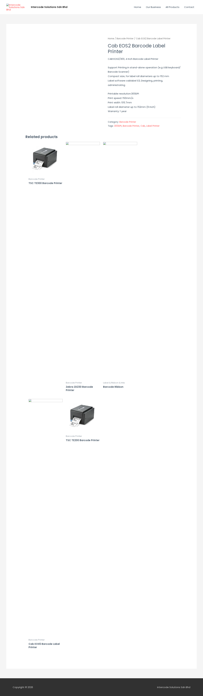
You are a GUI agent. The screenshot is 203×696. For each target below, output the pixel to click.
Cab (143, 125)
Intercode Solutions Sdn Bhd (49, 7)
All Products (172, 7)
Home (137, 7)
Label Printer (153, 125)
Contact (189, 7)
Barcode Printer (125, 38)
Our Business (153, 7)
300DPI (118, 125)
